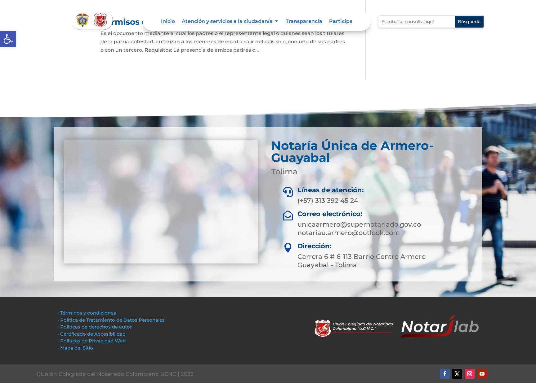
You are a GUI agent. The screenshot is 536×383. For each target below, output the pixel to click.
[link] (8, 39)
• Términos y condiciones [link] (86, 313)
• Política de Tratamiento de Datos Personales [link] (111, 320)
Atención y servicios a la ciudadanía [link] (227, 21)
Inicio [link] (168, 21)
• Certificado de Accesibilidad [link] (91, 334)
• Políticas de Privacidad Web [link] (91, 341)
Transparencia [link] (304, 21)
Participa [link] (341, 21)
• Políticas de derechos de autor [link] (94, 327)
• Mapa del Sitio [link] (75, 348)
